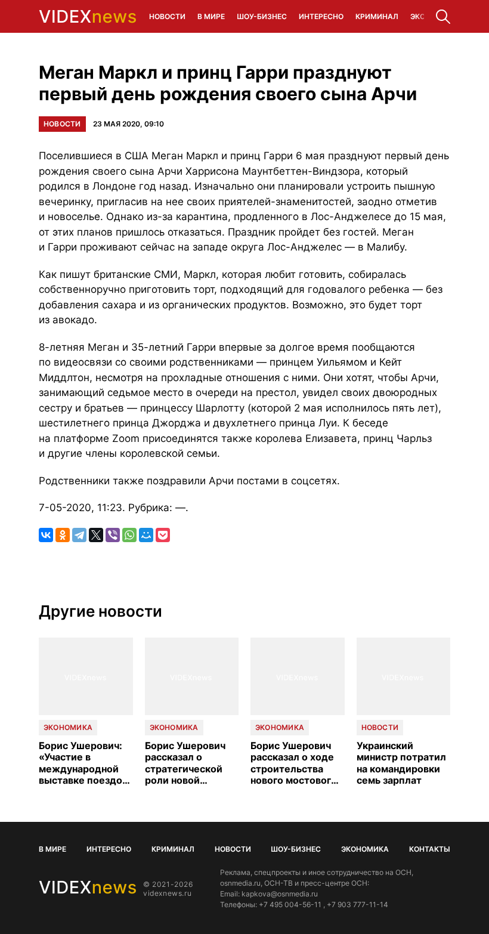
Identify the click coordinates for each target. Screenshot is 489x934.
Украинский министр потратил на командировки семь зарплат (401, 763)
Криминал (376, 16)
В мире (211, 16)
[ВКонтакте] (46, 535)
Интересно (321, 16)
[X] (96, 535)
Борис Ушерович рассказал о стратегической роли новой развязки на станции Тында (185, 763)
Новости (167, 16)
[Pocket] (163, 535)
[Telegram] (79, 535)
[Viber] (113, 535)
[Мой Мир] (146, 535)
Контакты (429, 849)
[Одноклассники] (62, 535)
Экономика (68, 727)
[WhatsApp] (129, 535)
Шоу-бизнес (262, 16)
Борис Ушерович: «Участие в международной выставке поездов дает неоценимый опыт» (83, 763)
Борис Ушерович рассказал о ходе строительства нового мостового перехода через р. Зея (294, 763)
